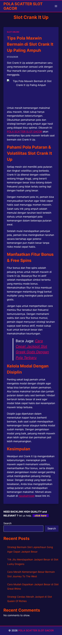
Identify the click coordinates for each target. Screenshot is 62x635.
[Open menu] (56, 6)
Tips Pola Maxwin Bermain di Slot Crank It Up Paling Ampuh (30, 44)
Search (7, 523)
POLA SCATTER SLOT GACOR (36, 630)
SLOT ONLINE (13, 32)
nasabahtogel (26, 495)
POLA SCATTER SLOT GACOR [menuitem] (24, 131)
